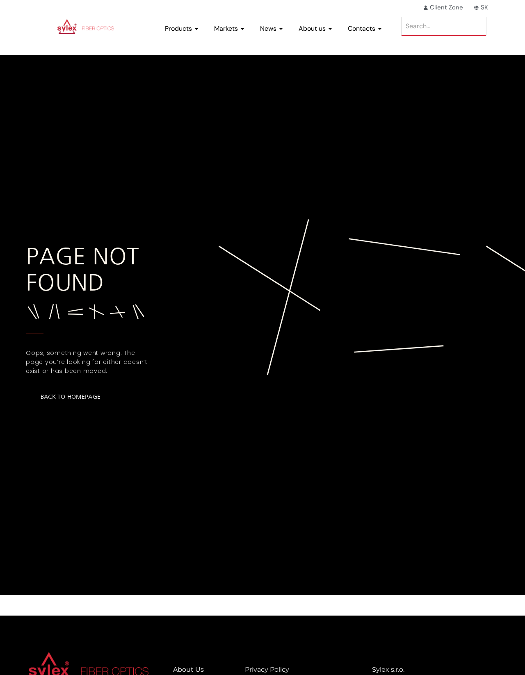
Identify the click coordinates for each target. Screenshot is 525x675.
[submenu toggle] (196, 28)
